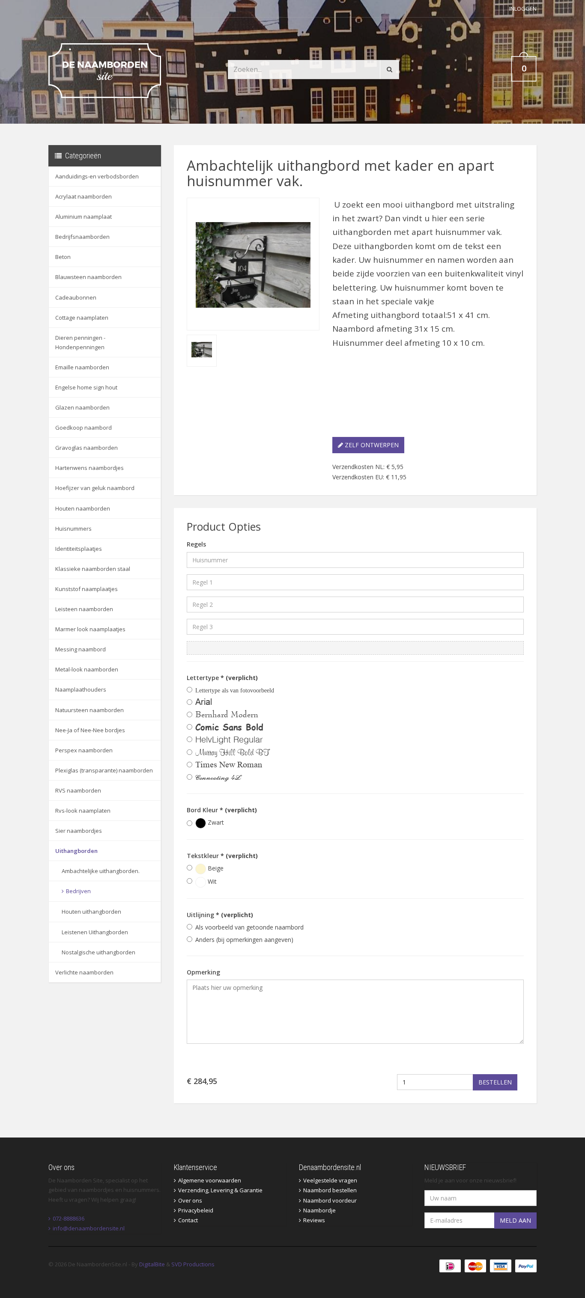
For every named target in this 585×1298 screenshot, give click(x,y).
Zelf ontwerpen (371, 445)
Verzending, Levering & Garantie (220, 1190)
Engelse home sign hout (86, 387)
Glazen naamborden (82, 407)
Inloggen (523, 8)
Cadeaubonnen (75, 297)
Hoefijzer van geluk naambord (94, 488)
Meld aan (515, 1220)
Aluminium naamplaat (83, 216)
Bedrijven (78, 891)
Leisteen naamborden (84, 609)
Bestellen (495, 1082)
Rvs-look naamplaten (82, 810)
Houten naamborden (82, 508)
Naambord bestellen (330, 1190)
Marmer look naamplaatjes (90, 629)
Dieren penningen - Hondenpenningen (80, 342)
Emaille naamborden (82, 367)
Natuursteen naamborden (89, 710)
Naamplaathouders (80, 689)
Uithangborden (76, 851)
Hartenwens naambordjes (89, 468)
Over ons (190, 1200)
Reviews (314, 1220)
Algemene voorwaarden (209, 1180)
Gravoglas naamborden (86, 447)
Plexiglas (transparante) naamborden (104, 770)
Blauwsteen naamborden (88, 277)
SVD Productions (193, 1264)
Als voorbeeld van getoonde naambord (249, 927)
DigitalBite (152, 1264)
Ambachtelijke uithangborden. (101, 871)
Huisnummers (73, 528)
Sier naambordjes (78, 831)
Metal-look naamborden (86, 669)
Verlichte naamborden (84, 972)
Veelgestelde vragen (330, 1180)
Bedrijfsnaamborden (82, 237)
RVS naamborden (78, 790)
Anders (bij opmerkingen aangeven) (244, 940)
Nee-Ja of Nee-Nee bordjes (90, 730)
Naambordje (319, 1210)
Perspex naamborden (84, 750)
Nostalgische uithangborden (98, 952)
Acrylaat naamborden (83, 196)
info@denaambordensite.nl (89, 1228)
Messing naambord (80, 649)
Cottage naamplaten (81, 317)
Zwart (215, 822)
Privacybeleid (195, 1210)
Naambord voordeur (330, 1200)
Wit (211, 881)
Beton (63, 257)
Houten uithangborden (91, 911)
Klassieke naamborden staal (92, 569)
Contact (188, 1220)
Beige (215, 868)
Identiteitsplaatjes (78, 548)
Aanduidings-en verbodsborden (97, 176)
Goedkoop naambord (83, 427)
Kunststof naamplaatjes (86, 589)
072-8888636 (68, 1218)
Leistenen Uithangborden (95, 932)
